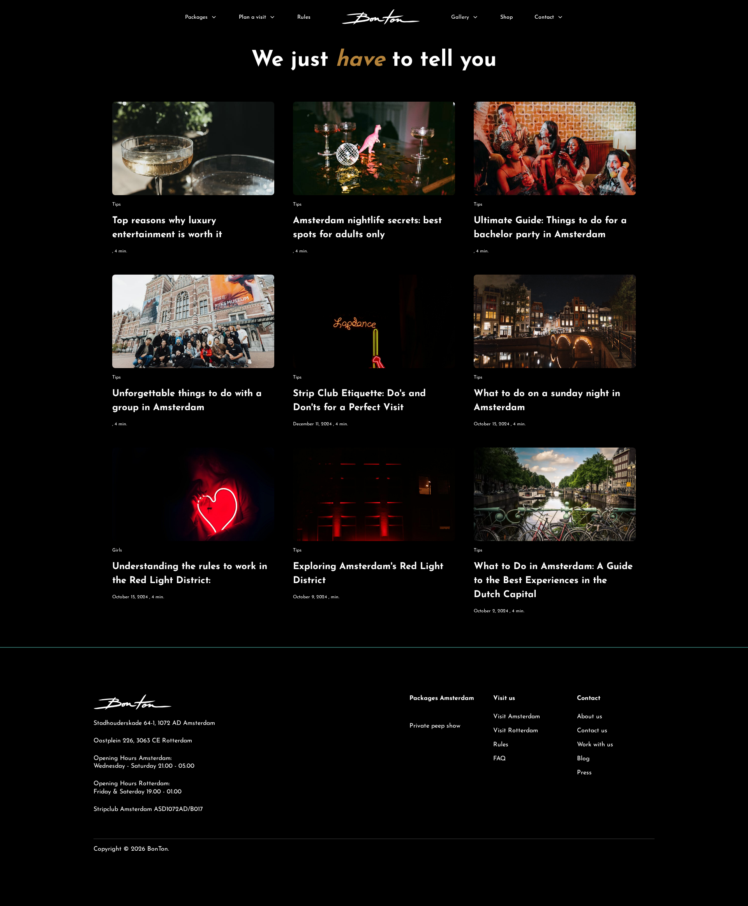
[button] (201, 17)
